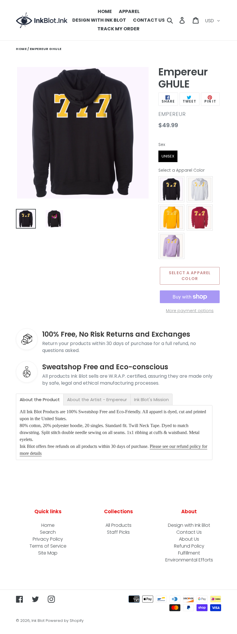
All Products (118, 525)
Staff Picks (118, 532)
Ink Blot (38, 620)
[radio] (167, 156)
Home (21, 49)
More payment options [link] (190, 311)
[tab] (40, 399)
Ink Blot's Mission (151, 399)
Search (48, 532)
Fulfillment (189, 553)
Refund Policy (189, 546)
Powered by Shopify (65, 620)
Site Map (48, 553)
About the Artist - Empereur (97, 399)
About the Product (40, 399)
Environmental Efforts (189, 560)
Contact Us (189, 532)
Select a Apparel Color (181, 170)
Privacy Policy (48, 539)
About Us (189, 539)
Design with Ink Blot (189, 525)
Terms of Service (47, 546)
